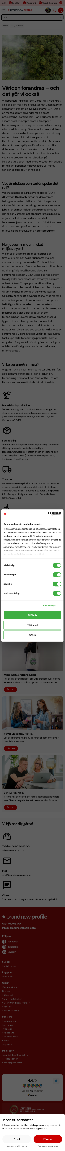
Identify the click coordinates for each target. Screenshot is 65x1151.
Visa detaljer (49, 605)
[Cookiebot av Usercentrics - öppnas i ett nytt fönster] (48, 514)
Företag (47, 1139)
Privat (16, 1139)
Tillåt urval (32, 625)
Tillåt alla (32, 615)
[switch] (57, 574)
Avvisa (32, 635)
